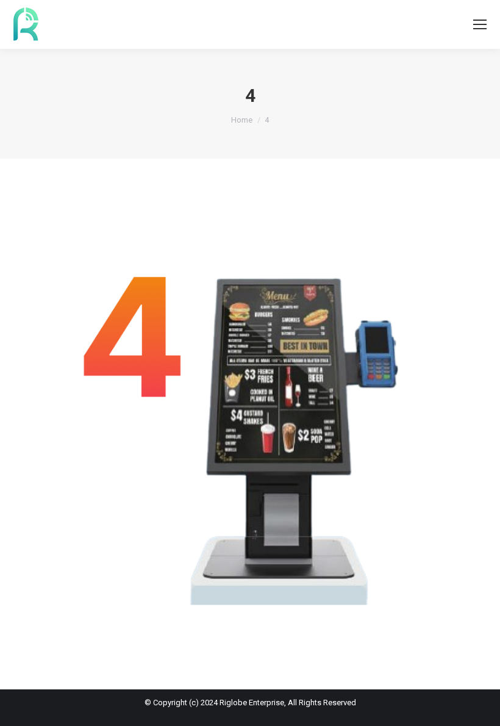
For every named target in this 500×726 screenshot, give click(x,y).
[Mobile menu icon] (480, 24)
